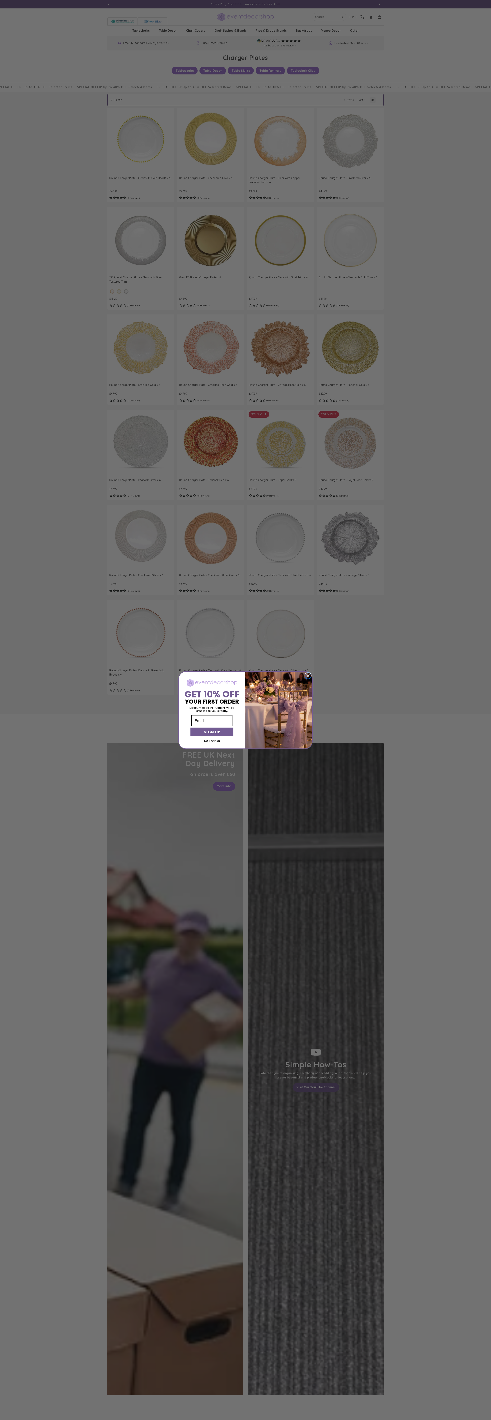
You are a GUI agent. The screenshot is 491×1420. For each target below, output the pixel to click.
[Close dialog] (308, 676)
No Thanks (212, 741)
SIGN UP (212, 732)
